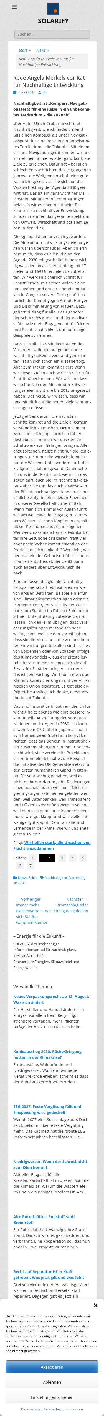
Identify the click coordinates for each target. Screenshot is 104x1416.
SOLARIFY (53, 21)
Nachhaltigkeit (56, 877)
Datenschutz (30, 1409)
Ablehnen (52, 1382)
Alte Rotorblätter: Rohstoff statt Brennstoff (44, 1219)
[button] (95, 1305)
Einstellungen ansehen (52, 1397)
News (43, 50)
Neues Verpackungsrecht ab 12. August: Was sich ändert (51, 999)
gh (45, 92)
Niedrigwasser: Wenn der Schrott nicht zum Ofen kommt (50, 1164)
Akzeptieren (52, 1367)
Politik (32, 877)
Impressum (74, 1409)
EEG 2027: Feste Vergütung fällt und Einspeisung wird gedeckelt (47, 1109)
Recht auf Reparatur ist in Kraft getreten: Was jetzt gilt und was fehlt (48, 1274)
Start (25, 50)
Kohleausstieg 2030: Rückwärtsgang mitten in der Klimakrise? (47, 1054)
